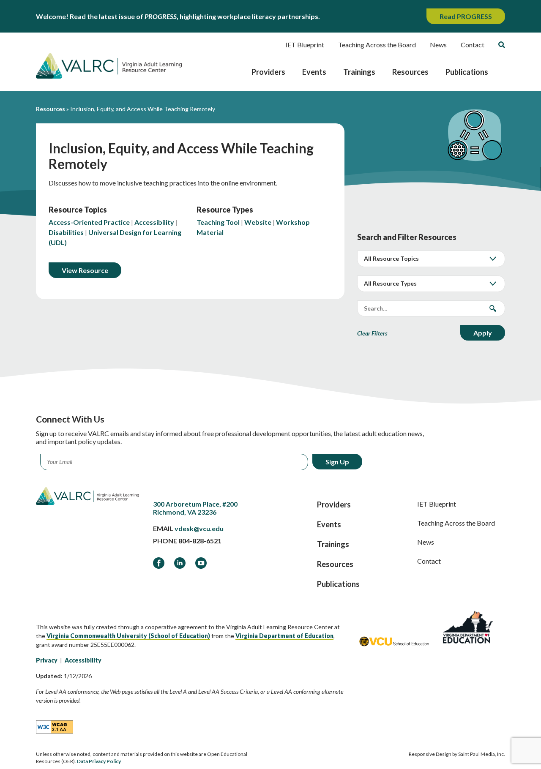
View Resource (85, 270)
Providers (268, 71)
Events (314, 71)
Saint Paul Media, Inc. (481, 754)
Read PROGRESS (466, 16)
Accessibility (154, 222)
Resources (410, 71)
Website (257, 222)
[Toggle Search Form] (501, 45)
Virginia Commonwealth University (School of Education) (128, 635)
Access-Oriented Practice (89, 222)
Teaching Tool (218, 222)
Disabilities (66, 232)
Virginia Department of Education (284, 635)
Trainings (359, 71)
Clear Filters (372, 333)
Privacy (46, 660)
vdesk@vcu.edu (199, 528)
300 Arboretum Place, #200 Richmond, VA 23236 (195, 508)
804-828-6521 (199, 541)
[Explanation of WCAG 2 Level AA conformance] (54, 726)
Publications (466, 71)
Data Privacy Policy (99, 761)
